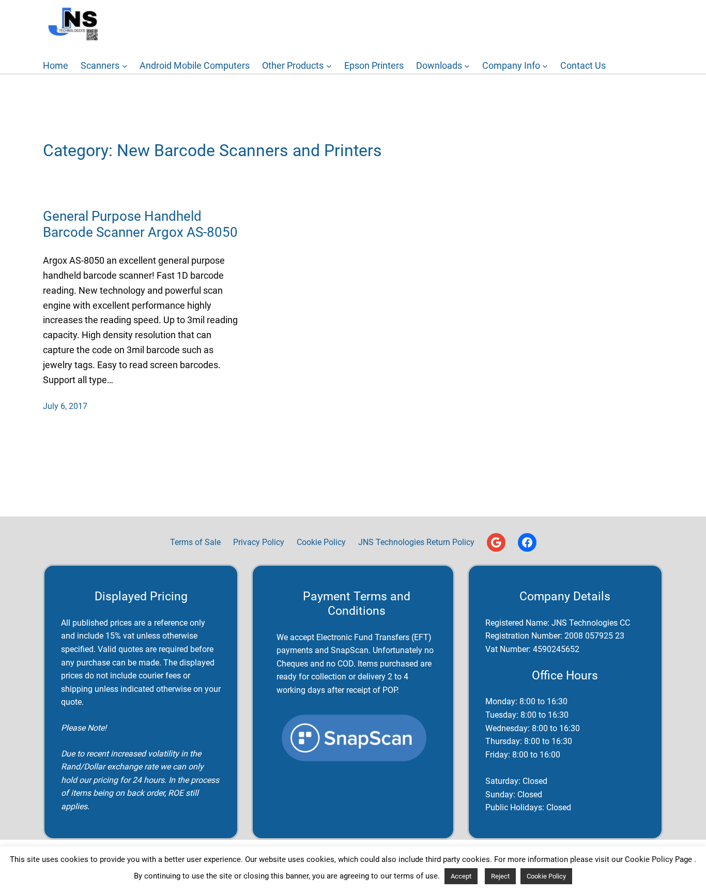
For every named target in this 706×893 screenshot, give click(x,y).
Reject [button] (500, 876)
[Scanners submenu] (125, 66)
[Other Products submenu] (329, 66)
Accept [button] (461, 876)
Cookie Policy (546, 876)
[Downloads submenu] (467, 66)
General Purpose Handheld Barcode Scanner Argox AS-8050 (140, 224)
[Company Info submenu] (545, 66)
